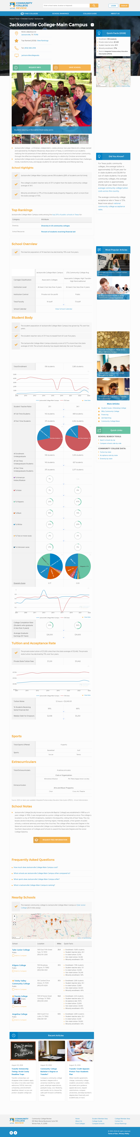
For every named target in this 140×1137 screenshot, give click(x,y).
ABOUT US (115, 14)
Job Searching (106, 418)
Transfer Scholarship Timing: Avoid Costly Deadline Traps (20, 1072)
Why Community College (110, 411)
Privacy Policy (124, 1133)
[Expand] (14, 923)
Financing (104, 414)
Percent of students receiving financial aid (58, 231)
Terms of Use (113, 1133)
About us (78, 1121)
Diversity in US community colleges (55, 225)
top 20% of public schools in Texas (65, 214)
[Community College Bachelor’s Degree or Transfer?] (51, 1051)
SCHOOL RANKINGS (60, 14)
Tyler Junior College (21, 950)
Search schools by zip (107, 440)
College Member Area (122, 1119)
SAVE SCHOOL (75, 67)
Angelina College (19, 1014)
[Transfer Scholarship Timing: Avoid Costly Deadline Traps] (23, 1051)
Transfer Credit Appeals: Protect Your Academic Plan (79, 1072)
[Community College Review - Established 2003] (21, 5)
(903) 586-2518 (30, 48)
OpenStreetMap (87, 938)
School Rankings (120, 1123)
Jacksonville (25, 34)
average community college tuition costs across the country (113, 190)
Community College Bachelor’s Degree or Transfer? (49, 1072)
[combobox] (65, 6)
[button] (52, 924)
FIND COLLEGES (31, 14)
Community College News (110, 421)
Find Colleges (80, 1123)
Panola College (21, 996)
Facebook (15, 1133)
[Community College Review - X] (11, 1133)
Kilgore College (19, 965)
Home (77, 1119)
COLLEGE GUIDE (90, 14)
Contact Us (119, 1121)
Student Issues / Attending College (113, 408)
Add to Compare (20, 956)
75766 (36, 34)
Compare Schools (98, 1123)
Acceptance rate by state (109, 455)
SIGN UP (124, 6)
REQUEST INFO (35, 67)
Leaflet (79, 938)
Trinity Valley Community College (21, 982)
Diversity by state (106, 459)
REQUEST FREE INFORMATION (55, 839)
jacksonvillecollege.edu (30, 55)
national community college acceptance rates (111, 206)
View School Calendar (63, 309)
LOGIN (113, 6)
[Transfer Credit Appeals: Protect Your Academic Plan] (80, 1051)
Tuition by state (105, 452)
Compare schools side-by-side (110, 443)
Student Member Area (100, 1119)
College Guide (97, 1121)
